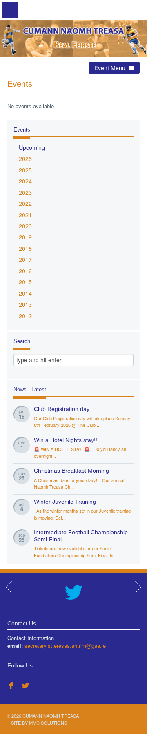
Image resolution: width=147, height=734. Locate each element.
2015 (25, 282)
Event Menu (111, 68)
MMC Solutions (48, 722)
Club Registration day (61, 409)
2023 (25, 192)
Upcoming (32, 147)
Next (137, 587)
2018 (25, 248)
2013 (25, 304)
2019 (25, 237)
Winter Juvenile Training (65, 502)
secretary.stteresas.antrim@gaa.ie (65, 645)
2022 (25, 203)
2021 (25, 215)
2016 (25, 271)
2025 (25, 170)
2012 (25, 316)
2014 (25, 293)
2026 (25, 158)
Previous (9, 587)
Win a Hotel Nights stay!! (65, 440)
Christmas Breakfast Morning (71, 471)
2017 (25, 259)
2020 (25, 226)
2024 (25, 181)
